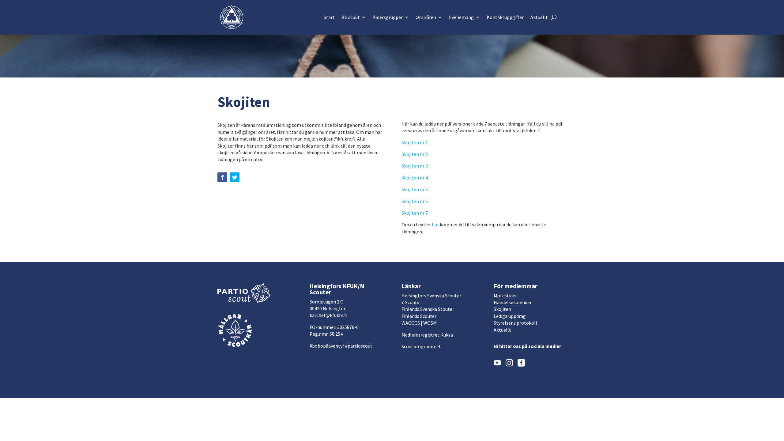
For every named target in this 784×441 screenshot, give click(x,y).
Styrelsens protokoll (515, 323)
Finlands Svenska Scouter (427, 309)
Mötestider (505, 295)
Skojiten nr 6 (414, 201)
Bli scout (350, 17)
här (435, 224)
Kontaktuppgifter (505, 17)
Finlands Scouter (418, 316)
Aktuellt (539, 17)
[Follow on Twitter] (234, 177)
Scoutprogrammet (421, 346)
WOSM (430, 323)
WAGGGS (410, 323)
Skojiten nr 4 (414, 178)
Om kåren (426, 17)
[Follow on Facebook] (222, 177)
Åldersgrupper (388, 17)
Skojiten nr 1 (414, 142)
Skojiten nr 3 (415, 166)
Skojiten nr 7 (414, 213)
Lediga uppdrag (510, 316)
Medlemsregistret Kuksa (427, 335)
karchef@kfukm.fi (328, 315)
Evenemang (461, 17)
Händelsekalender (513, 302)
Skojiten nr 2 (414, 154)
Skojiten (502, 309)
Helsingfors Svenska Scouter (431, 295)
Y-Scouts (410, 302)
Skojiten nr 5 (414, 189)
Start (329, 17)
